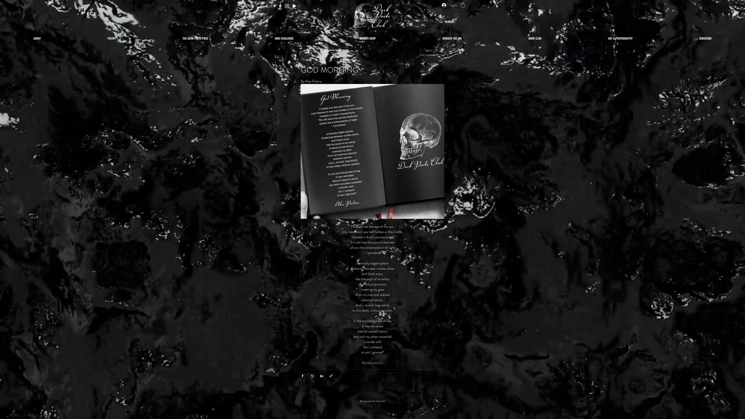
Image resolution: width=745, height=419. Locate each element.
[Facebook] (280, 6)
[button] (463, 5)
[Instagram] (287, 6)
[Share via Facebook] (302, 376)
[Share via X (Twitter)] (312, 376)
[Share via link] (331, 376)
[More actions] (442, 59)
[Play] (294, 6)
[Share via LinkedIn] (321, 376)
